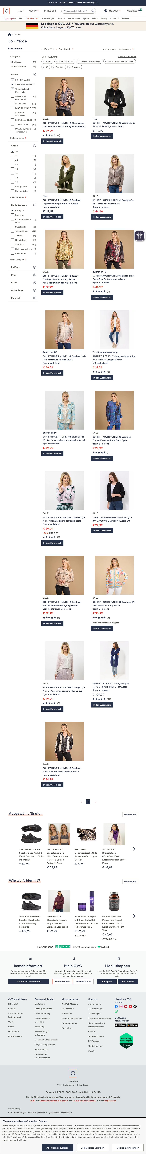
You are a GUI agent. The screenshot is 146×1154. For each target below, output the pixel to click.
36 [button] (46, 67)
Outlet (91, 1051)
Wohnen (125, 18)
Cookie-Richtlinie (18, 1140)
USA (59, 1085)
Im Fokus (15, 267)
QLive (11, 1022)
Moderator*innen (96, 1036)
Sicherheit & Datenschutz (46, 1039)
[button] (109, 11)
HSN (10, 1112)
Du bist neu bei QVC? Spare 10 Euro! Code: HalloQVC (72, 2)
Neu (21, 18)
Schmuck (114, 18)
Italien (79, 1085)
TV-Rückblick (50, 11)
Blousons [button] (75, 67)
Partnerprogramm (69, 1023)
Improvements (66, 1112)
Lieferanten (13, 1031)
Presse (11, 1026)
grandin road (54, 1112)
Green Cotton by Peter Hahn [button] (120, 61)
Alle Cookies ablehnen (92, 1147)
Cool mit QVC (48, 18)
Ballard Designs (20, 1112)
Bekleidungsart (19, 204)
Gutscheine (66, 1013)
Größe (14, 145)
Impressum (110, 1100)
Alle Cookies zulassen (57, 1147)
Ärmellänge (17, 290)
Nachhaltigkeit (94, 1013)
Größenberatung (42, 1013)
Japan (86, 1085)
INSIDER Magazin (69, 1004)
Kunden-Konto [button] (62, 981)
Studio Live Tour (95, 1046)
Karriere (91, 1031)
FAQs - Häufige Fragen (45, 1044)
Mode (95, 18)
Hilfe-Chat (13, 1004)
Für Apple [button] (107, 981)
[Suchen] (93, 10)
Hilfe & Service (41, 1049)
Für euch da (66, 1028)
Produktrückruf (15, 1036)
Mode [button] (48, 61)
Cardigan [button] (59, 67)
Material (15, 297)
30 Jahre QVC (32, 18)
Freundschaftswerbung (72, 1018)
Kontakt (11, 1008)
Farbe (14, 282)
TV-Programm (67, 1008)
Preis (13, 274)
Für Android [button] (128, 981)
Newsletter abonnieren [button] (28, 981)
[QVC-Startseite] (9, 34)
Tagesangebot (9, 18)
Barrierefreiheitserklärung (99, 1018)
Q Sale (86, 18)
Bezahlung (39, 1026)
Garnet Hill (42, 1112)
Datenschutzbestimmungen (53, 1100)
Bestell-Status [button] (83, 981)
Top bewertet (74, 18)
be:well (61, 18)
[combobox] (75, 11)
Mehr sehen (130, 814)
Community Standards (84, 1100)
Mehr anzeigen (17, 138)
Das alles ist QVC (95, 1008)
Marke (14, 74)
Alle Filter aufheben (127, 56)
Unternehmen (94, 1004)
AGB (32, 1100)
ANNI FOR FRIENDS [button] (90, 61)
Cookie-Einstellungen (128, 1147)
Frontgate (32, 1112)
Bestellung (40, 1004)
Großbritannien (69, 1085)
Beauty (104, 18)
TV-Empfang (94, 1041)
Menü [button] (19, 11)
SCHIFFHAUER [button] (65, 61)
